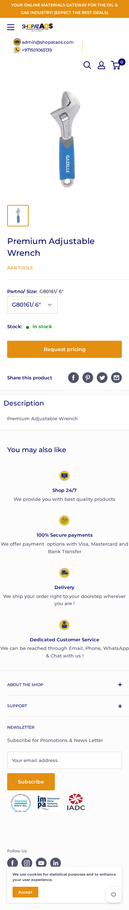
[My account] (101, 65)
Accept (25, 892)
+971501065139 (37, 50)
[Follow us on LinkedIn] (55, 863)
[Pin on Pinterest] (87, 377)
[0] (115, 65)
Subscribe (31, 782)
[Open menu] (10, 27)
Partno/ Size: (35, 291)
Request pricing (65, 349)
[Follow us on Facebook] (12, 863)
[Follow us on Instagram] (27, 863)
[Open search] (87, 65)
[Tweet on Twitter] (102, 377)
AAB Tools (20, 267)
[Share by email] (116, 377)
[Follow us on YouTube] (41, 863)
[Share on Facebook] (73, 377)
